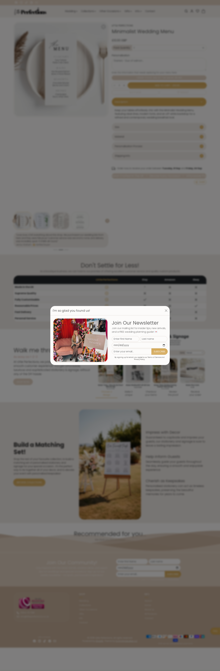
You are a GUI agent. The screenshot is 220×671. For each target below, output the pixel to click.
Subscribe (159, 351)
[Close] (166, 310)
